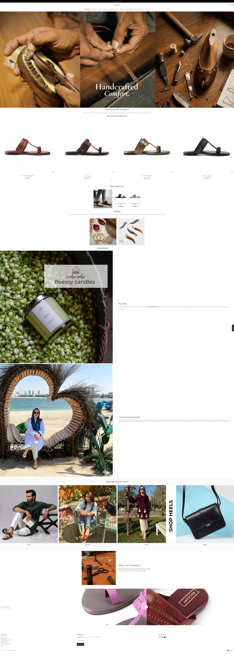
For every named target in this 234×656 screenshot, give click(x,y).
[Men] (29, 514)
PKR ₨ (230, 650)
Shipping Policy (4, 638)
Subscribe (80, 644)
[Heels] (146, 514)
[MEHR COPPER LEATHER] (146, 146)
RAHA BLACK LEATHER (206, 175)
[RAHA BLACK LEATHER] (206, 146)
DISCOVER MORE (6, 607)
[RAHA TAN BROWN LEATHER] (27, 146)
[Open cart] (233, 5)
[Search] (229, 5)
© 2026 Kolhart (4, 650)
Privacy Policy (4, 641)
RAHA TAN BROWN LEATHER (27, 175)
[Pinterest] (162, 637)
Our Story (3, 637)
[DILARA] (87, 146)
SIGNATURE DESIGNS (117, 116)
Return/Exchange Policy (6, 639)
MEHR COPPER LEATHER (147, 175)
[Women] (88, 514)
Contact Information (5, 644)
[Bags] (205, 514)
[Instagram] (160, 637)
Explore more (122, 309)
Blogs (2, 645)
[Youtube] (165, 637)
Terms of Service (4, 642)
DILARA (87, 175)
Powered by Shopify (12, 650)
